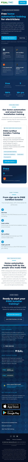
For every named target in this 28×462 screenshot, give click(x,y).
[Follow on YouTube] (17, 436)
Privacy (8, 439)
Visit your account (6, 425)
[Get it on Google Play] (11, 412)
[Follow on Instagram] (14, 436)
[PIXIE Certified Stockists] (8, 375)
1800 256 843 (9, 346)
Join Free (22, 2)
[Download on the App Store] (11, 406)
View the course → (10, 161)
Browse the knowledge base (9, 422)
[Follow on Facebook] (11, 436)
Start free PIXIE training (8, 429)
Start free (22, 38)
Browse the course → (9, 38)
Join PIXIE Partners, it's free (14, 319)
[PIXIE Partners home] (7, 2)
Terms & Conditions (17, 439)
